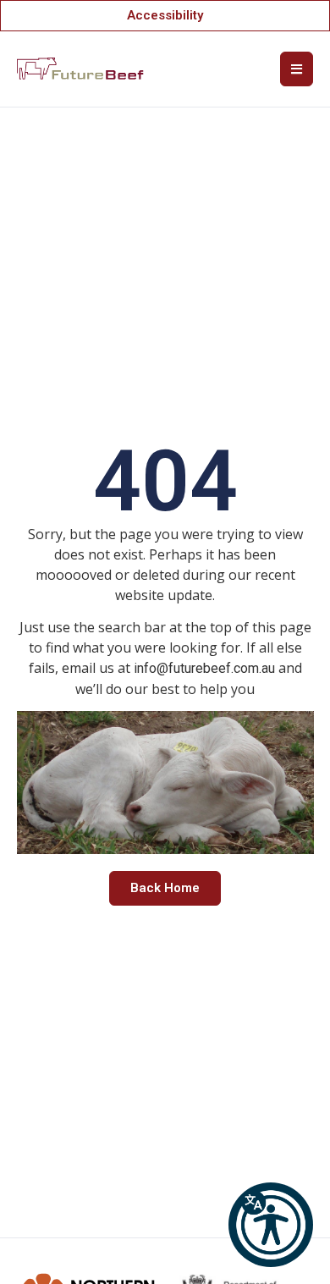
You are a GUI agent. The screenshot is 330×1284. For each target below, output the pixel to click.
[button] (270, 1224)
